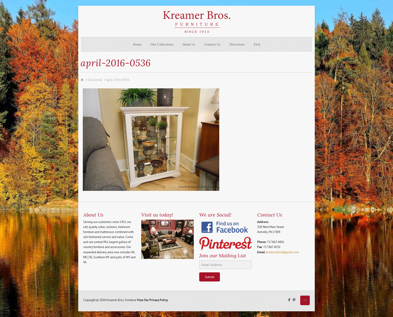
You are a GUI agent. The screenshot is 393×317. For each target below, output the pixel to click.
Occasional (95, 80)
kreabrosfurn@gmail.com (282, 252)
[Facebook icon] (289, 300)
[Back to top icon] (305, 300)
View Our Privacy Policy (152, 300)
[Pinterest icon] (294, 300)
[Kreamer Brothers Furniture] (196, 21)
